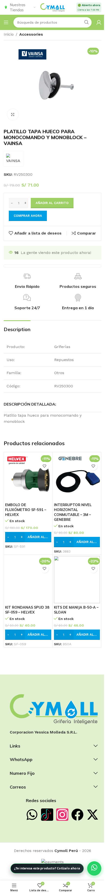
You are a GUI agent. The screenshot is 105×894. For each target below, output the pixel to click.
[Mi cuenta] (99, 22)
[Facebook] (77, 814)
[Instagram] (62, 814)
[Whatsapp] (32, 814)
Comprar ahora (28, 216)
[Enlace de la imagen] (54, 708)
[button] (28, 537)
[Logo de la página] (52, 7)
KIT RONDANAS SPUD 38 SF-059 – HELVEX (27, 610)
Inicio (9, 34)
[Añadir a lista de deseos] (44, 466)
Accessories (31, 34)
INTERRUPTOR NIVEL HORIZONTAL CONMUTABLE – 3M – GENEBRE (73, 512)
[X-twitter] (92, 814)
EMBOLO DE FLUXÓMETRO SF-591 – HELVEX (25, 510)
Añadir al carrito (52, 203)
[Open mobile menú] (6, 22)
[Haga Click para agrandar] (12, 114)
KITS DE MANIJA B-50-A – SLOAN (76, 610)
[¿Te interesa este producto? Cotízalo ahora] (94, 868)
